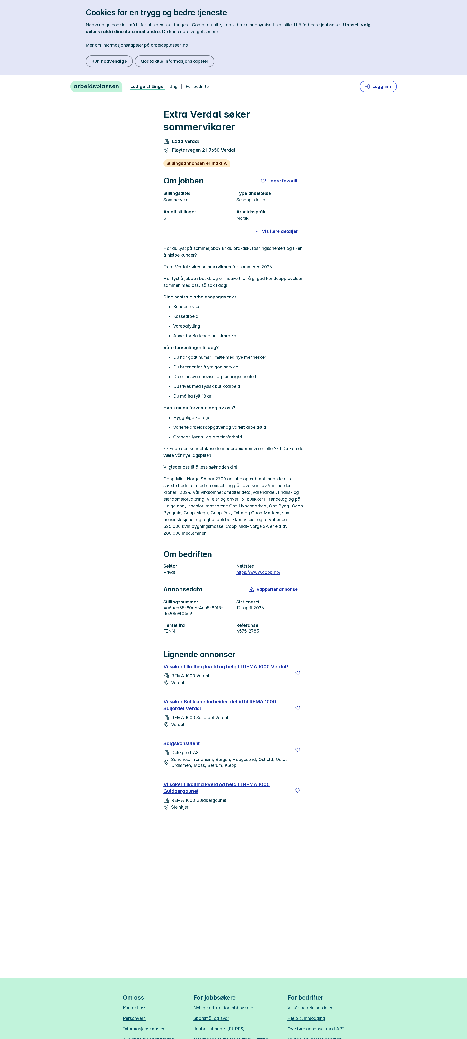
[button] (274, 589)
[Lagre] (298, 673)
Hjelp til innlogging (306, 1018)
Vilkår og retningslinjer (309, 1007)
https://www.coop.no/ (258, 572)
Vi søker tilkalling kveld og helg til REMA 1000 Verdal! (225, 667)
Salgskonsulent (181, 743)
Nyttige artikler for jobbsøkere (223, 1007)
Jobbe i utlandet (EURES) (219, 1028)
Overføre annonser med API (315, 1028)
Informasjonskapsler (143, 1028)
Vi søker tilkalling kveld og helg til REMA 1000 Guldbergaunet (216, 787)
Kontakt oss (134, 1007)
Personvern (134, 1018)
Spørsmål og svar (211, 1018)
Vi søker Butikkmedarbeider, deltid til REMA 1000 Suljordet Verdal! (219, 705)
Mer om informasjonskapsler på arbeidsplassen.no (137, 45)
